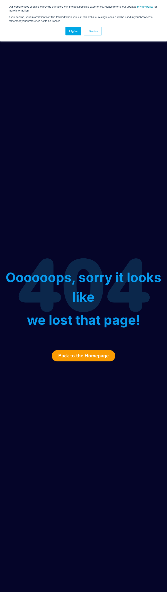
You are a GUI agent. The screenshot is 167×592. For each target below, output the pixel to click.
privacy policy (145, 6)
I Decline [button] (93, 31)
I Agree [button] (73, 31)
